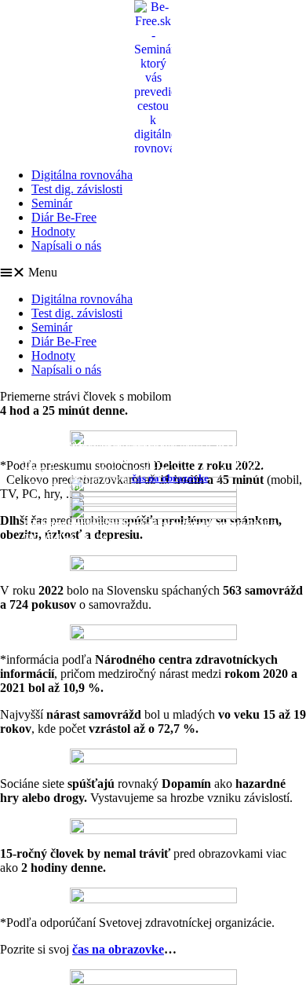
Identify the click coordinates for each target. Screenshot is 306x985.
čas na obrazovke (170, 478)
